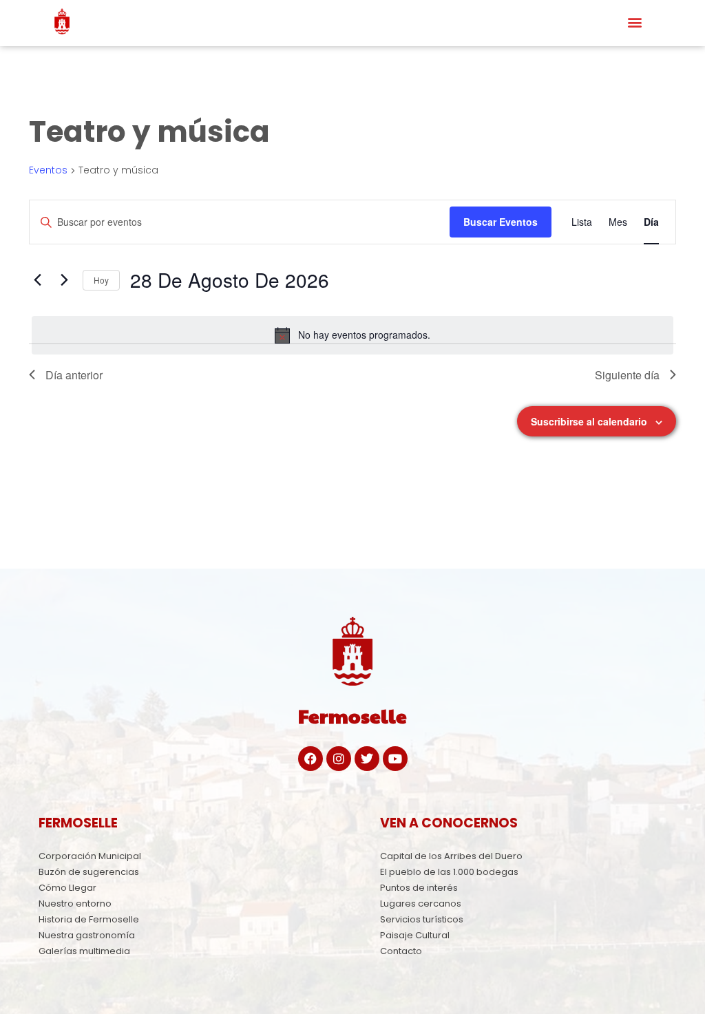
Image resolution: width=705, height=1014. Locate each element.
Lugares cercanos (420, 903)
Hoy (101, 280)
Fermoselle (352, 715)
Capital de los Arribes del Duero (451, 856)
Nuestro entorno (75, 903)
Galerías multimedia (84, 951)
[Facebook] (310, 758)
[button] (634, 21)
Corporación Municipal (90, 856)
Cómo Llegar (67, 887)
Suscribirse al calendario (589, 421)
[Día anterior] (37, 280)
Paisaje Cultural (415, 935)
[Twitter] (367, 758)
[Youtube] (395, 758)
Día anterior (74, 375)
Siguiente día (627, 375)
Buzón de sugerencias (89, 871)
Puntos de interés (419, 887)
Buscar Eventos (500, 222)
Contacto (401, 951)
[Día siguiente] (64, 280)
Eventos (48, 170)
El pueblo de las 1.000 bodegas (449, 871)
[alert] (352, 335)
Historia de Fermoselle (89, 919)
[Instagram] (338, 758)
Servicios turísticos (421, 919)
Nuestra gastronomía (87, 935)
